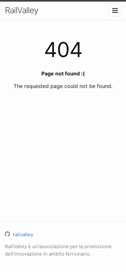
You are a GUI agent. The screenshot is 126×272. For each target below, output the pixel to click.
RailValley (21, 10)
